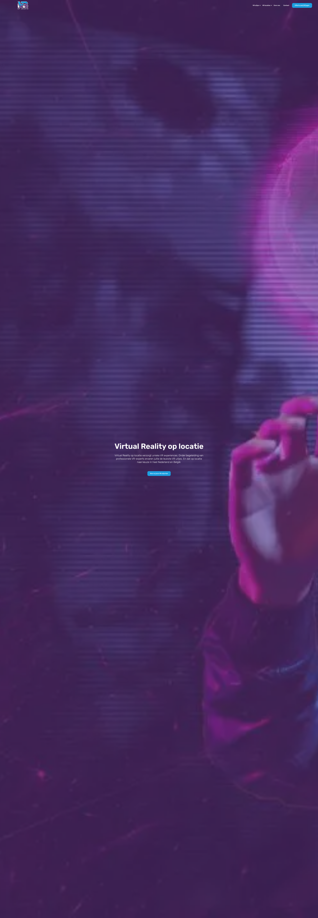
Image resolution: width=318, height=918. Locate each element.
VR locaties (266, 5)
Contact (286, 5)
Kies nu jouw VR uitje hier (159, 473)
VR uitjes (256, 5)
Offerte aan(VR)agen (302, 5)
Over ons (277, 5)
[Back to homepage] (23, 5)
